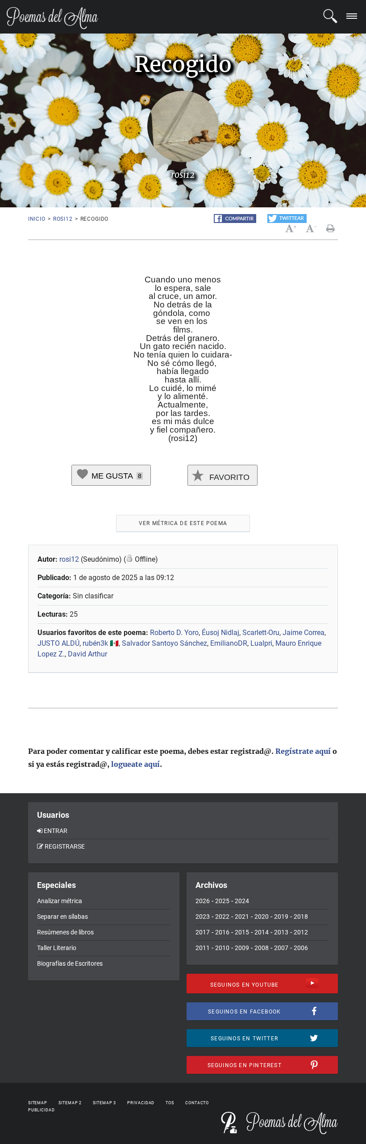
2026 (202, 901)
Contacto (197, 1103)
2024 (242, 901)
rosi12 (63, 219)
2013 (281, 932)
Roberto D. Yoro (174, 632)
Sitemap (37, 1103)
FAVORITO (228, 477)
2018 (301, 916)
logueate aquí (135, 764)
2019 (281, 916)
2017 (202, 932)
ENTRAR (55, 831)
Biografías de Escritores (70, 963)
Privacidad (140, 1103)
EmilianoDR (228, 643)
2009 (242, 948)
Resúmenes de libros (65, 932)
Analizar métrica (59, 901)
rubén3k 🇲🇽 (101, 643)
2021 (242, 916)
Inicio (37, 219)
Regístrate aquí (303, 751)
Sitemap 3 (104, 1103)
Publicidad (41, 1110)
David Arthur (87, 654)
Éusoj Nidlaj (220, 632)
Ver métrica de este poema (183, 523)
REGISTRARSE (65, 846)
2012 (301, 932)
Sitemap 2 (70, 1103)
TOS (170, 1103)
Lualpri (261, 643)
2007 (281, 948)
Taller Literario (56, 948)
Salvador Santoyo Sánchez (164, 643)
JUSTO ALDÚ (58, 643)
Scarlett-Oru (260, 632)
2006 (301, 948)
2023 (202, 916)
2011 (202, 948)
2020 (261, 916)
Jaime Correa (303, 632)
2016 (222, 932)
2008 (261, 948)
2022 (222, 916)
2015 (242, 932)
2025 (222, 901)
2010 (222, 948)
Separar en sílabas (62, 916)
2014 (261, 932)
